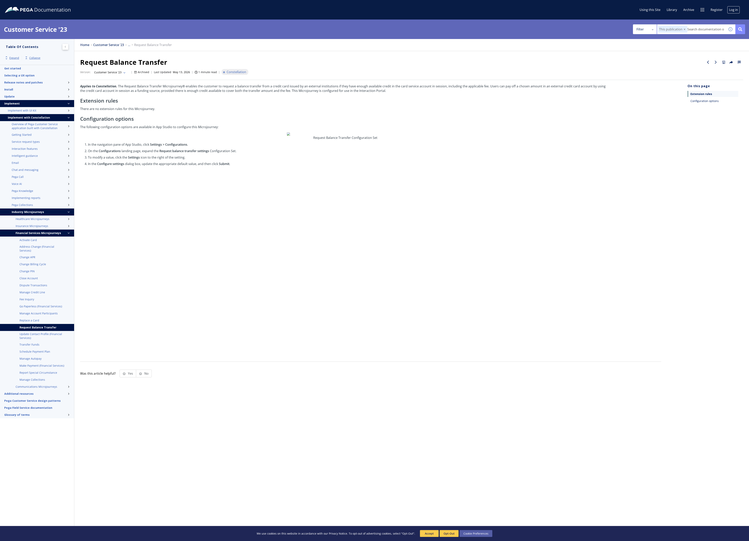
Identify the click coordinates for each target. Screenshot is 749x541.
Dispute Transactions (33, 285)
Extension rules (701, 94)
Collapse (34, 58)
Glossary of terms (17, 415)
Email (15, 163)
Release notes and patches (23, 82)
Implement (12, 103)
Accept (429, 533)
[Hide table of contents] (65, 47)
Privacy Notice (338, 533)
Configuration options (704, 101)
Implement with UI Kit (22, 110)
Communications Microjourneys (36, 386)
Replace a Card (29, 320)
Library (672, 10)
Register (717, 10)
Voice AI (17, 184)
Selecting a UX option (19, 75)
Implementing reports (26, 198)
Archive (688, 10)
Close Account (29, 278)
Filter (640, 29)
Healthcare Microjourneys (32, 219)
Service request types (26, 142)
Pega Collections (22, 205)
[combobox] (691, 29)
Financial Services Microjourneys (38, 233)
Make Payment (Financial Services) (42, 365)
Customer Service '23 (108, 45)
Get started (12, 68)
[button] (684, 29)
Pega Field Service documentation (28, 408)
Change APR (27, 257)
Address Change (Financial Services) (37, 248)
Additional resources (19, 394)
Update (9, 96)
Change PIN (27, 271)
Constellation (236, 72)
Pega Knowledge (22, 191)
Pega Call (18, 177)
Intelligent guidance (25, 156)
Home (84, 45)
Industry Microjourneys (28, 212)
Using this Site (650, 10)
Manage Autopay (31, 358)
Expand (14, 58)
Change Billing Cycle (33, 264)
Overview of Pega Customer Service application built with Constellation (35, 126)
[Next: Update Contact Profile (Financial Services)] (716, 62)
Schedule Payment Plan (35, 351)
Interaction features (25, 149)
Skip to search (47, 4)
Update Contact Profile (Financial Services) (41, 336)
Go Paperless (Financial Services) (41, 306)
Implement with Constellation (29, 117)
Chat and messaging (25, 170)
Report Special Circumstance (38, 372)
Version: (85, 72)
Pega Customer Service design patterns (32, 401)
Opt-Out (449, 533)
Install (8, 89)
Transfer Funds (29, 344)
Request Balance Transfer (38, 327)
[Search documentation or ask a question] (740, 29)
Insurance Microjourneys (32, 226)
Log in (733, 10)
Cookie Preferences (475, 533)
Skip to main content (17, 4)
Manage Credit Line (32, 292)
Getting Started (22, 135)
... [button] (129, 45)
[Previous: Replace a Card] (708, 62)
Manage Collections (32, 379)
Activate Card (28, 240)
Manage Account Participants (39, 313)
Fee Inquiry (27, 299)
